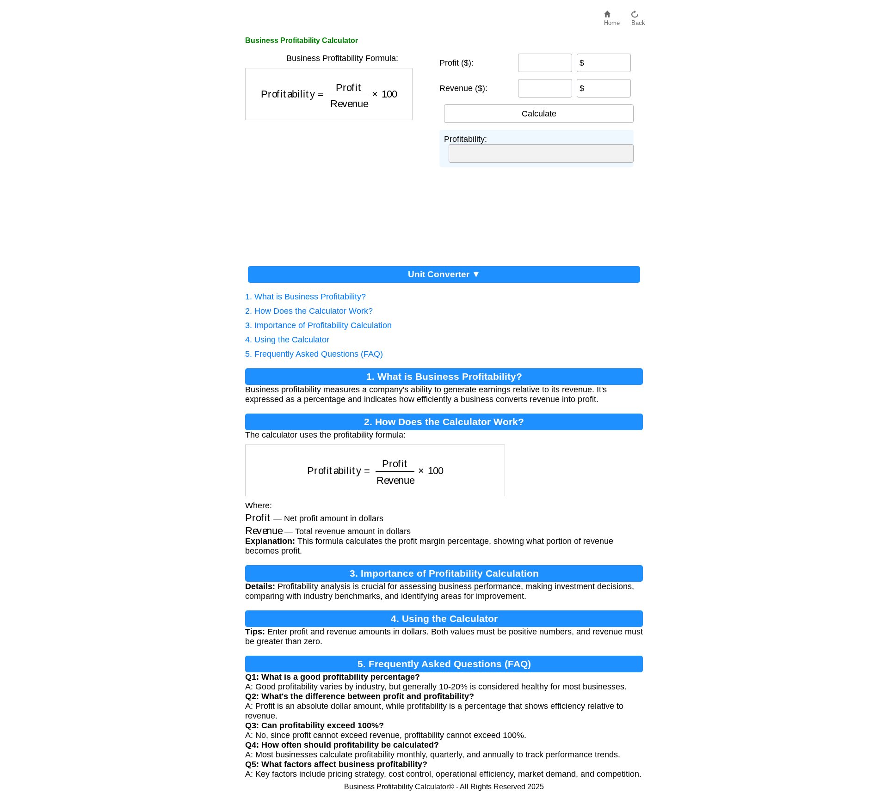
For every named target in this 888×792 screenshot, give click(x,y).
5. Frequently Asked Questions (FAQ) (314, 354)
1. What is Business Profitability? (305, 296)
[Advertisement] (337, 189)
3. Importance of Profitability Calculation (318, 325)
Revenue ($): (463, 88)
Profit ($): (456, 62)
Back (638, 20)
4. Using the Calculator (287, 339)
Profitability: (465, 139)
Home (612, 20)
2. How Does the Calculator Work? (309, 311)
